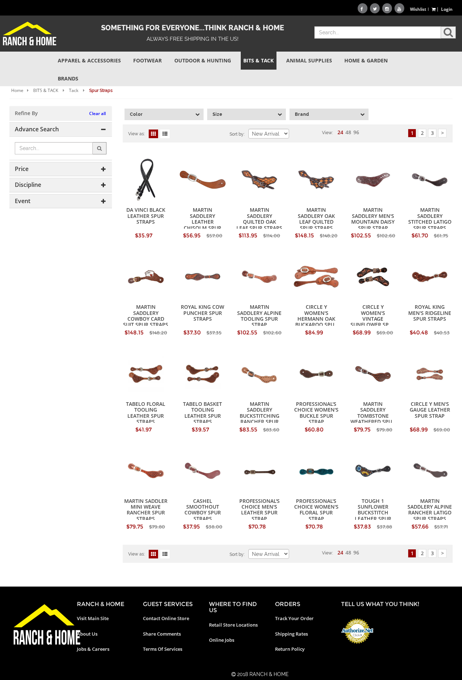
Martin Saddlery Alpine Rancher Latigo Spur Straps (429, 509)
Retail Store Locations (233, 625)
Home (17, 90)
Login (447, 9)
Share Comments (162, 634)
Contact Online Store (166, 618)
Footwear (147, 60)
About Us (87, 634)
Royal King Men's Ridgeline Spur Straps (429, 312)
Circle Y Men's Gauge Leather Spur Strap (430, 409)
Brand (302, 114)
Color (136, 114)
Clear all (97, 113)
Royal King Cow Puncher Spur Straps (202, 312)
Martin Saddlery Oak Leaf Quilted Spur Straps (316, 218)
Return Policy (290, 649)
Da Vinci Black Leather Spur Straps (145, 215)
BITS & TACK (45, 90)
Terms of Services (162, 649)
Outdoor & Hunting (202, 60)
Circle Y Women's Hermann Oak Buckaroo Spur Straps (316, 318)
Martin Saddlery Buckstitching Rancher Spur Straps (259, 415)
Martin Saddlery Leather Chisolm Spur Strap (202, 221)
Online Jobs (221, 640)
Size (217, 114)
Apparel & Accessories (89, 60)
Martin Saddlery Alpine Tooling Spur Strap (259, 315)
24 (340, 132)
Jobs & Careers (93, 649)
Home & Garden (366, 60)
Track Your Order (294, 618)
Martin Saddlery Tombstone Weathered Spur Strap (372, 415)
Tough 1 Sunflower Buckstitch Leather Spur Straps (373, 512)
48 (348, 132)
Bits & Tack (258, 60)
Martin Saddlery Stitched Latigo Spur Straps (430, 218)
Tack (73, 90)
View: (327, 132)
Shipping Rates (291, 634)
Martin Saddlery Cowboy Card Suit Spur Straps (145, 315)
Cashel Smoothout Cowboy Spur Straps (202, 509)
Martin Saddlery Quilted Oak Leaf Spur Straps (259, 218)
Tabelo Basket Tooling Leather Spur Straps (202, 412)
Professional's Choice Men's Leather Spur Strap (259, 509)
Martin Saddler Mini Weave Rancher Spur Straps (145, 509)
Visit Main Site (93, 618)
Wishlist (418, 9)
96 (356, 132)
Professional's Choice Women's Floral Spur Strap (316, 509)
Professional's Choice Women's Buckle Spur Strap (316, 412)
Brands (68, 78)
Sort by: (237, 134)
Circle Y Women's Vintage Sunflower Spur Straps (373, 318)
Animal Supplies (309, 60)
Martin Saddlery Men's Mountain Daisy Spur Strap (373, 218)
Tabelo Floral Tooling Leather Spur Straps (145, 412)
